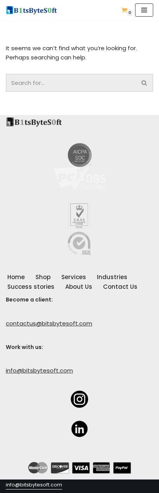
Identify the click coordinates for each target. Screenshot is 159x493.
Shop (43, 277)
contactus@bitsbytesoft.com (49, 323)
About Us (78, 287)
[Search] (144, 83)
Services (73, 277)
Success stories (30, 287)
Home (16, 277)
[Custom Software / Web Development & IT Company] (34, 10)
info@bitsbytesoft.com (39, 370)
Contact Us (120, 287)
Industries (112, 277)
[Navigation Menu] (144, 10)
